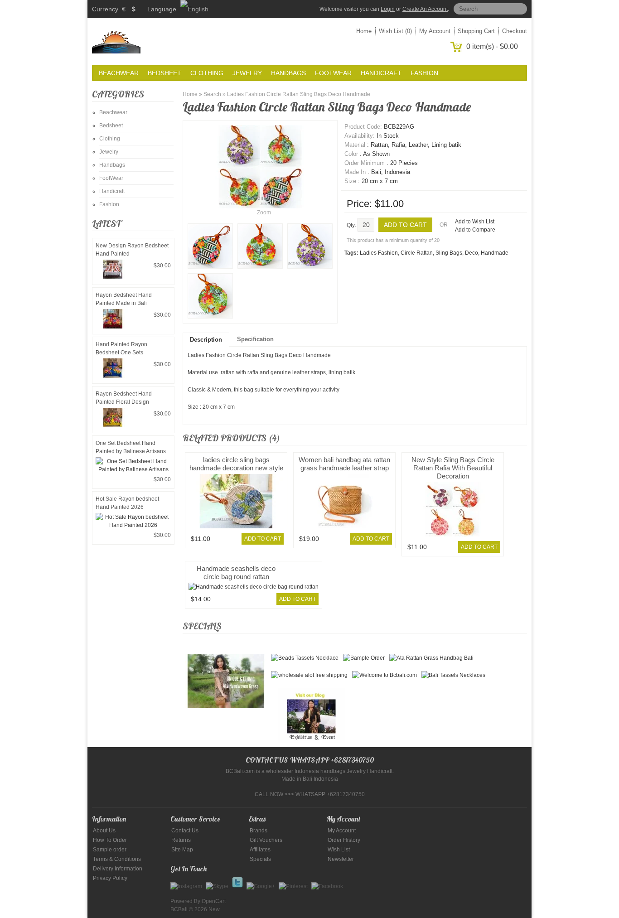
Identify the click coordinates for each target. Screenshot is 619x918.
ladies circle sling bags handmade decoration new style (236, 464)
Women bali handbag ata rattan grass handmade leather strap (344, 464)
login (388, 9)
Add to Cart (262, 539)
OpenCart (214, 901)
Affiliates (260, 849)
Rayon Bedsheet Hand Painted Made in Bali (124, 299)
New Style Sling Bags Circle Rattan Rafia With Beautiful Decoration (452, 468)
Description (206, 339)
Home (364, 31)
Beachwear (119, 73)
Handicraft (381, 73)
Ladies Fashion (379, 253)
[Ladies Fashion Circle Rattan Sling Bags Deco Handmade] (210, 246)
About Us (104, 830)
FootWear (333, 73)
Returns (181, 840)
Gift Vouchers (266, 840)
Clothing (206, 73)
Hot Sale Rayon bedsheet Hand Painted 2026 (127, 503)
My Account (434, 31)
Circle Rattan (417, 253)
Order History (344, 840)
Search (212, 94)
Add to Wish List (474, 221)
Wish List (339, 849)
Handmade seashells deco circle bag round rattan (236, 572)
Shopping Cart (476, 31)
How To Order (110, 840)
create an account (425, 9)
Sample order (109, 849)
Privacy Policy (110, 878)
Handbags (288, 73)
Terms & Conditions (117, 859)
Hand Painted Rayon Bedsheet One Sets (121, 348)
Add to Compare (475, 230)
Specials (260, 859)
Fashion (424, 73)
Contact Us (184, 830)
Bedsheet (164, 73)
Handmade (494, 253)
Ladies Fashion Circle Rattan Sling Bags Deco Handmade (298, 94)
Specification (255, 339)
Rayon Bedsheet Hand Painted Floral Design (124, 398)
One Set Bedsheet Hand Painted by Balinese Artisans (131, 447)
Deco (471, 253)
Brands (258, 830)
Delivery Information (117, 868)
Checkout (514, 31)
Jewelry (247, 73)
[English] (194, 9)
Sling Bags (448, 253)
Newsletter (341, 859)
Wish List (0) (395, 31)
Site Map (182, 849)
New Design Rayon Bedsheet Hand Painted (132, 249)
